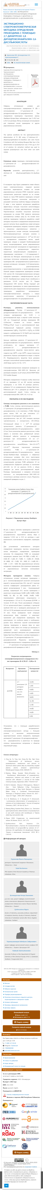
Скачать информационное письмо (18, 1094)
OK (6, 1185)
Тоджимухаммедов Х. (11, 57)
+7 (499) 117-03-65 (10, 1043)
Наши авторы (9, 1063)
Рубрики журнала (10, 989)
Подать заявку (22, 1022)
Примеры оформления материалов (16, 1005)
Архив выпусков (10, 1058)
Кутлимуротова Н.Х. (24, 55)
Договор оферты (10, 1008)
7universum (11, 1045)
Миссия (7, 983)
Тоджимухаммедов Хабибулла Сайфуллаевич (21, 941)
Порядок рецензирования (13, 994)
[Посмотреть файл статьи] (35, 83)
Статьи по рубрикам (11, 1060)
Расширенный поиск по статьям (15, 1066)
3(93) (8, 62)
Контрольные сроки (11, 991)
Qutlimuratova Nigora (21, 909)
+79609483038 (8, 1048)
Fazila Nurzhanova (21, 868)
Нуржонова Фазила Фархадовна (21, 859)
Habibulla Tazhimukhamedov (21, 951)
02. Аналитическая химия (22, 62)
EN (28, 5)
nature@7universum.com (12, 1050)
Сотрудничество (10, 986)
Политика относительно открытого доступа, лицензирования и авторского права (19, 998)
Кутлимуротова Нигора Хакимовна (21, 895)
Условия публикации (11, 1002)
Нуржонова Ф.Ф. (12, 55)
